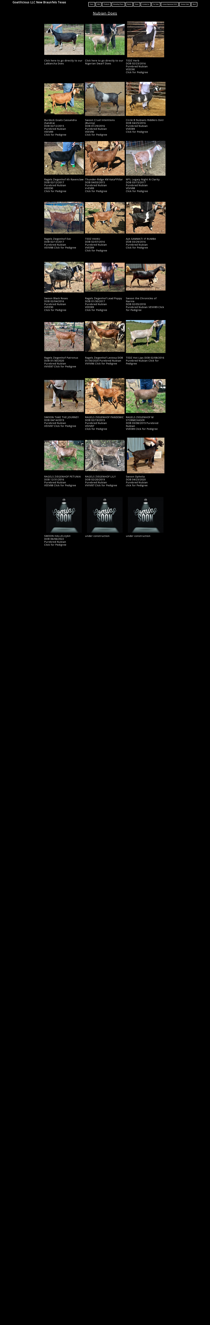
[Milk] (98, 6)
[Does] (136, 6)
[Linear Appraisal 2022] (170, 6)
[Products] (106, 6)
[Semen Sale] (185, 6)
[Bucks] (129, 6)
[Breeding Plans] (118, 6)
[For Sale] (155, 6)
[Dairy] (91, 6)
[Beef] (194, 6)
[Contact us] (145, 6)
